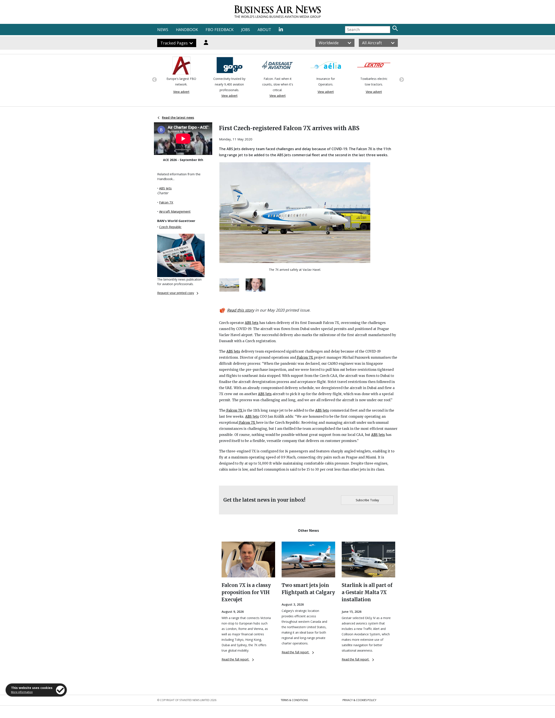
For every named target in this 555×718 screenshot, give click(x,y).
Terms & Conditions (294, 700)
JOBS (245, 29)
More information (22, 692)
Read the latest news (178, 117)
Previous (154, 79)
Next (401, 79)
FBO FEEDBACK (219, 29)
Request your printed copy (175, 293)
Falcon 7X (166, 202)
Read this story (240, 310)
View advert (181, 92)
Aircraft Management (175, 211)
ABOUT (264, 29)
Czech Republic (170, 227)
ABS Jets (165, 188)
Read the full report (236, 659)
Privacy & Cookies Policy (359, 700)
